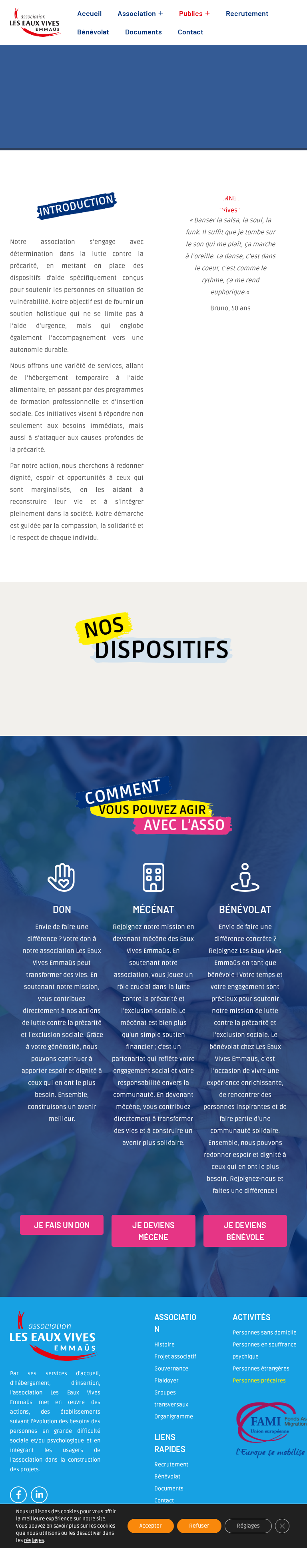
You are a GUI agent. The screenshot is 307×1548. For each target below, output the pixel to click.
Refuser (199, 1525)
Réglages (248, 1525)
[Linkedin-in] (39, 1494)
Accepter (151, 1525)
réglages (34, 1540)
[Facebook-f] (18, 1494)
